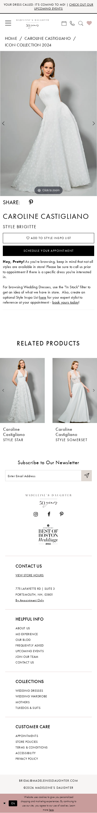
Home (11, 38)
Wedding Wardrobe (31, 696)
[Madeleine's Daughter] (48, 500)
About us (23, 628)
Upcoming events (30, 651)
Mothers (23, 702)
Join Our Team (27, 657)
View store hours (30, 575)
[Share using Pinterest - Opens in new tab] (31, 202)
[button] (8, 23)
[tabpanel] (48, 123)
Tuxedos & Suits (28, 708)
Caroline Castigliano (47, 38)
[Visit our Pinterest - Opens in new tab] (62, 514)
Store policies (27, 742)
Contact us (25, 662)
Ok (13, 803)
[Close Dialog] (4, 803)
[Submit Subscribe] (86, 475)
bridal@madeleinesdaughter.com (48, 781)
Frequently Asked (30, 645)
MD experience (27, 634)
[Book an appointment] (64, 23)
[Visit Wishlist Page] (89, 23)
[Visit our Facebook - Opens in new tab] (48, 514)
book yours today (65, 302)
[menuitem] (8, 23)
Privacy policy (27, 759)
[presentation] (22, 390)
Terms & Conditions (32, 747)
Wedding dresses (29, 691)
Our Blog (23, 640)
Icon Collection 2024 (28, 45)
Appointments (27, 736)
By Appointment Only (30, 600)
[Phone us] (72, 23)
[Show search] (81, 23)
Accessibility (26, 753)
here (42, 297)
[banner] (32, 23)
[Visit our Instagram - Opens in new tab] (35, 514)
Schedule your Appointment (49, 251)
